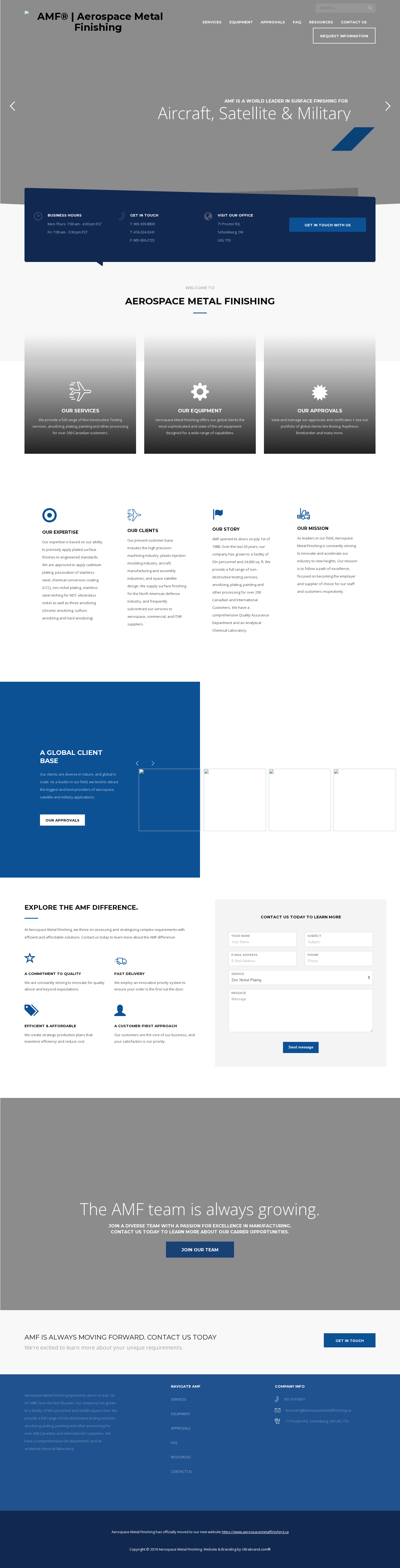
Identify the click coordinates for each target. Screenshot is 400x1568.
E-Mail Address (244, 955)
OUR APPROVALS (319, 411)
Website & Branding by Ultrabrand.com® (237, 1549)
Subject (314, 936)
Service (237, 974)
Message (238, 993)
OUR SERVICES (80, 411)
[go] (370, 8)
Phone (312, 955)
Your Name (240, 936)
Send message (300, 1047)
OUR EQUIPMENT (200, 411)
